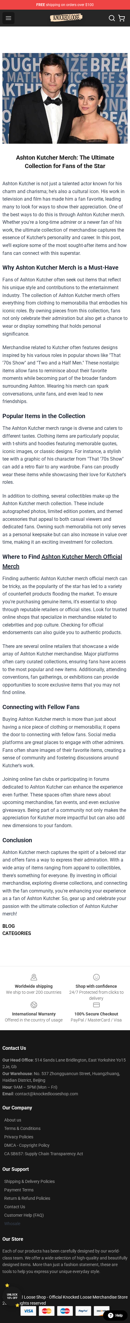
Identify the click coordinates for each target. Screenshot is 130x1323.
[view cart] (121, 18)
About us (12, 1120)
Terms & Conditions (22, 1128)
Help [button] (119, 1315)
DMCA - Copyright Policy (27, 1145)
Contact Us (14, 1206)
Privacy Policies (18, 1136)
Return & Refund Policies (27, 1198)
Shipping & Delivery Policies (29, 1181)
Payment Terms (19, 1189)
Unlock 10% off (12, 1296)
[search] (111, 18)
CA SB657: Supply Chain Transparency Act (43, 1153)
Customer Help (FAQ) (24, 1215)
